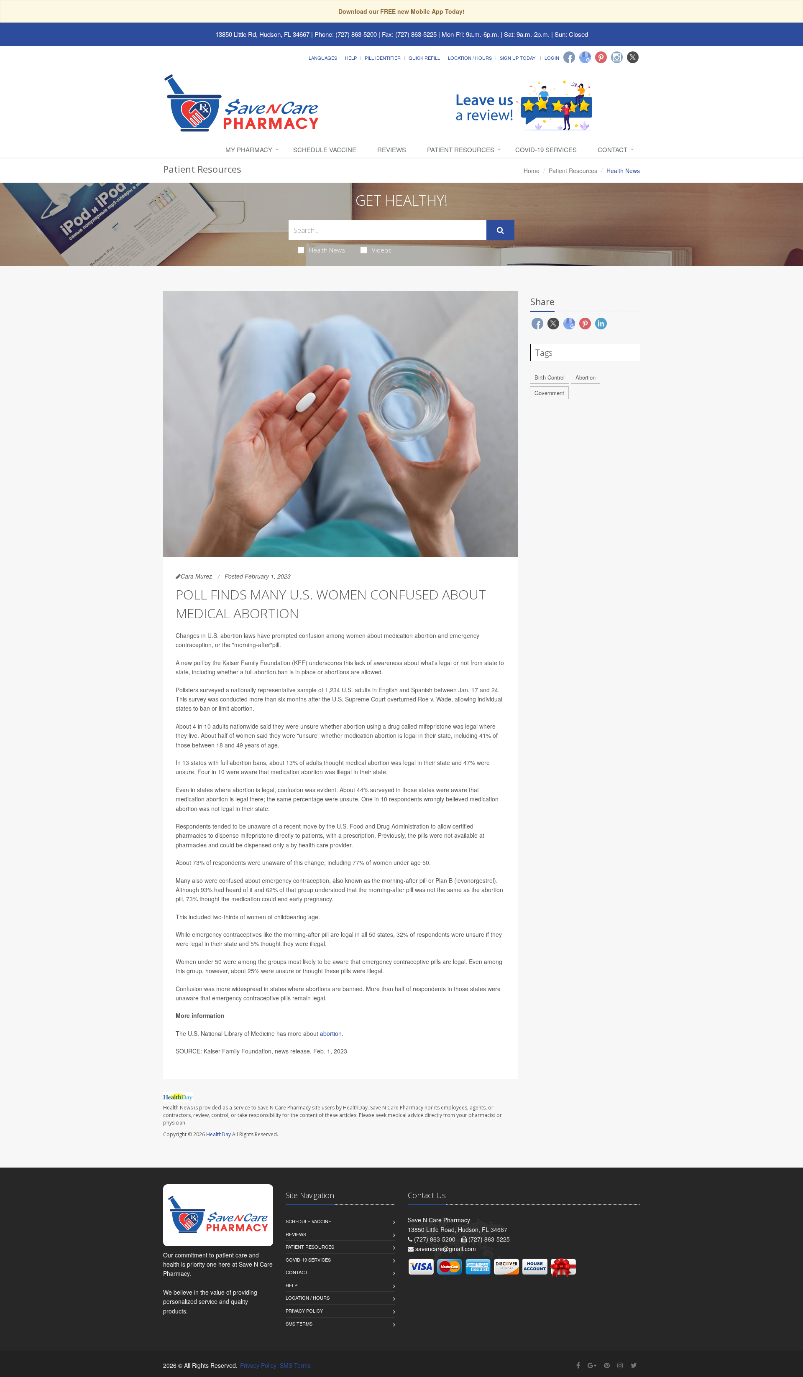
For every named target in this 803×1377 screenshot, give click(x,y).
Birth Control (549, 377)
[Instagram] (617, 57)
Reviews (391, 149)
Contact (612, 149)
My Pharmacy (248, 149)
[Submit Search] (500, 230)
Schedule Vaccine (324, 149)
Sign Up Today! (518, 57)
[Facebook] (569, 57)
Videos (381, 250)
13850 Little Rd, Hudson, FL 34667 (262, 34)
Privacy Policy (304, 1310)
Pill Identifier (383, 57)
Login (552, 57)
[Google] (585, 57)
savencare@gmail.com (445, 1248)
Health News (327, 250)
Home (532, 170)
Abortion (585, 377)
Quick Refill (424, 57)
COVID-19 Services (546, 149)
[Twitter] (633, 57)
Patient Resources (460, 149)
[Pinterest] (601, 57)
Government (549, 393)
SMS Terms (299, 1323)
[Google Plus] (592, 1365)
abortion (331, 1033)
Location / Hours (470, 57)
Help (351, 57)
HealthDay (218, 1134)
